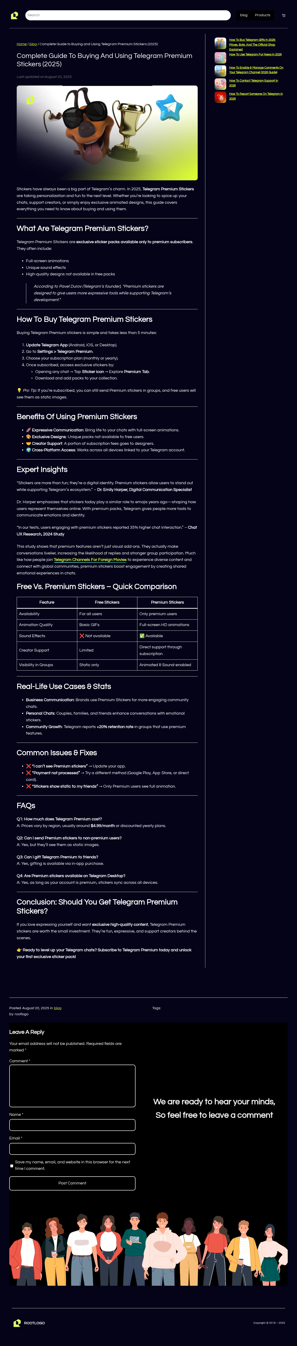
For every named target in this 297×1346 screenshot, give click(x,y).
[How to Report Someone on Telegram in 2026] (220, 98)
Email (16, 1138)
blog (33, 44)
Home (22, 44)
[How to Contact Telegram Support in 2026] (220, 85)
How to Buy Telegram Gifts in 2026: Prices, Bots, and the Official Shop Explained (252, 44)
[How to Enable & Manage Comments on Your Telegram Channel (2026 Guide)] (220, 71)
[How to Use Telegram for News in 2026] (220, 58)
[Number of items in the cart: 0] (284, 15)
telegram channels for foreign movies (90, 559)
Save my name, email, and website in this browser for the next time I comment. (72, 1165)
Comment (19, 1061)
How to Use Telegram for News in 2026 (255, 54)
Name (16, 1114)
